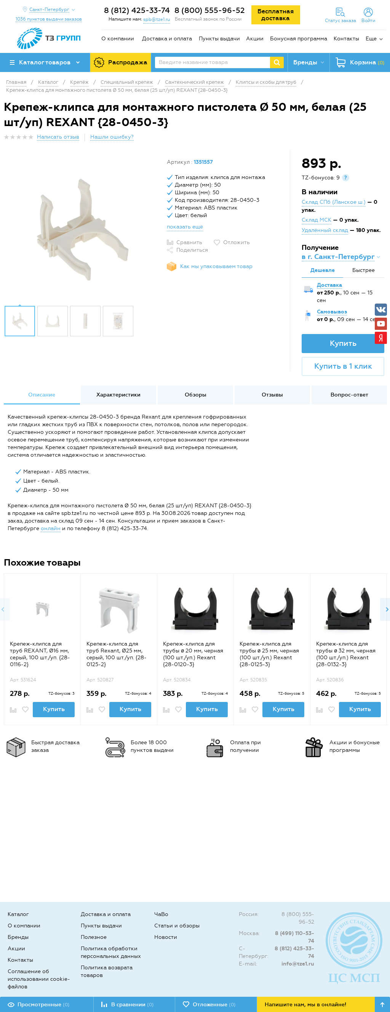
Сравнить (189, 242)
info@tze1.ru (297, 964)
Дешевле (322, 270)
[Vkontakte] (381, 310)
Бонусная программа (298, 38)
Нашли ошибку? (112, 137)
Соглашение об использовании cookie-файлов (39, 979)
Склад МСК (316, 220)
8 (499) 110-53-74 (294, 937)
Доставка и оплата (167, 38)
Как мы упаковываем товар (216, 266)
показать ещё (185, 227)
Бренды (18, 937)
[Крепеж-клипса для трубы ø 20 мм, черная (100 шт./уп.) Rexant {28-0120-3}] (195, 610)
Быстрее (363, 270)
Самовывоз (332, 312)
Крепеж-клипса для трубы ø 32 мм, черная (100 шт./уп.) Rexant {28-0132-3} (346, 654)
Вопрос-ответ (349, 395)
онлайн (51, 528)
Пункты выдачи (219, 38)
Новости (165, 937)
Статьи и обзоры (177, 925)
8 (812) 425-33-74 (137, 10)
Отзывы (272, 395)
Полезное (94, 937)
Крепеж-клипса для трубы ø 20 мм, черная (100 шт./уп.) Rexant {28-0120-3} (193, 654)
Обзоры (195, 395)
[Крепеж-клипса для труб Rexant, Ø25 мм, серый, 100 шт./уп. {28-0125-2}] (119, 610)
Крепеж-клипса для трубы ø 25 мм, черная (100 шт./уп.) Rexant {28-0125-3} (269, 654)
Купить (343, 343)
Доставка (329, 285)
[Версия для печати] (382, 139)
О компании (117, 38)
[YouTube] (381, 324)
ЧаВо (161, 914)
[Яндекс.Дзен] (381, 338)
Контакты (346, 38)
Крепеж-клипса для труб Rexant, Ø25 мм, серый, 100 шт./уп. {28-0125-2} (116, 654)
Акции (255, 38)
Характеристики (118, 395)
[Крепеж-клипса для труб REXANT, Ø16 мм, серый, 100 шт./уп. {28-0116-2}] (42, 610)
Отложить (236, 242)
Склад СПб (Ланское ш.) (334, 202)
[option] (82, 229)
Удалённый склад (325, 230)
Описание (41, 395)
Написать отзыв (58, 137)
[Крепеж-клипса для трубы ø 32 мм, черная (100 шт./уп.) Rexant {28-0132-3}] (348, 610)
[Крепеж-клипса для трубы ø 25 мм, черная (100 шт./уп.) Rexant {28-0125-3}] (272, 610)
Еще (371, 38)
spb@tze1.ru (156, 19)
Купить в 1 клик (343, 366)
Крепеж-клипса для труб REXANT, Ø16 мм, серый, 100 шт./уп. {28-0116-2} (40, 654)
